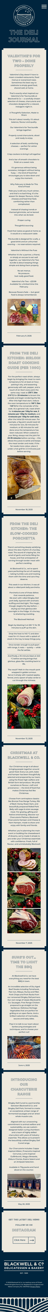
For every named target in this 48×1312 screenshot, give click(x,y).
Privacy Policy (35, 1286)
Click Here (19, 1240)
